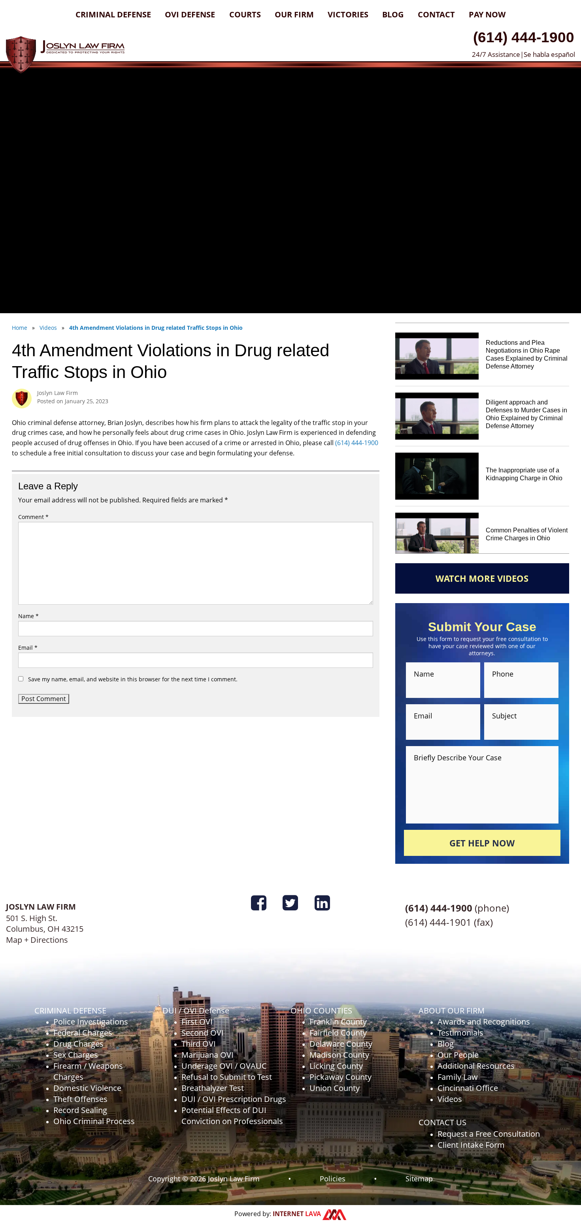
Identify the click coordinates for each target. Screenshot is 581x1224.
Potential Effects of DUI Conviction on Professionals (232, 1115)
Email (28, 647)
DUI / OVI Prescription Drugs (233, 1099)
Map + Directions (37, 939)
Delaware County (340, 1043)
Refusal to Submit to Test (226, 1077)
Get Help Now (482, 843)
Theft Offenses (80, 1099)
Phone (502, 673)
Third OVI (198, 1043)
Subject (504, 715)
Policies (332, 1178)
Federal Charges (82, 1032)
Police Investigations (90, 1021)
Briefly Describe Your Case (458, 757)
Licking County (336, 1065)
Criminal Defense (113, 14)
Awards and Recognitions (484, 1021)
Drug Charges (78, 1043)
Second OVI (202, 1032)
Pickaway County (340, 1077)
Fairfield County (338, 1032)
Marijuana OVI (207, 1054)
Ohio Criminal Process (94, 1121)
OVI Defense (190, 14)
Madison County (339, 1054)
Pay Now (487, 14)
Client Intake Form (471, 1144)
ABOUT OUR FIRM (452, 1010)
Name (28, 616)
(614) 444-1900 (523, 37)
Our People (458, 1054)
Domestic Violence (87, 1088)
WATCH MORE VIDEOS (482, 578)
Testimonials (460, 1032)
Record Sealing (80, 1110)
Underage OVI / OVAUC (224, 1065)
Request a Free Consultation (489, 1133)
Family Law (458, 1077)
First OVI (197, 1021)
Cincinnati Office (468, 1088)
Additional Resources (476, 1065)
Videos (450, 1099)
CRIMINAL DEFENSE (70, 1010)
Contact (436, 14)
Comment (33, 517)
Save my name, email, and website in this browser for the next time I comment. (133, 679)
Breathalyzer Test (212, 1088)
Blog (393, 14)
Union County (334, 1088)
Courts (245, 14)
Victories (348, 14)
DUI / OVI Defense (195, 1010)
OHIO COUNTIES (321, 1010)
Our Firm (294, 14)
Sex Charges (75, 1054)
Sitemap (419, 1178)
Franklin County (338, 1021)
